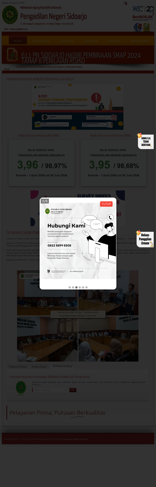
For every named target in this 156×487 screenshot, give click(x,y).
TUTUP (106, 204)
